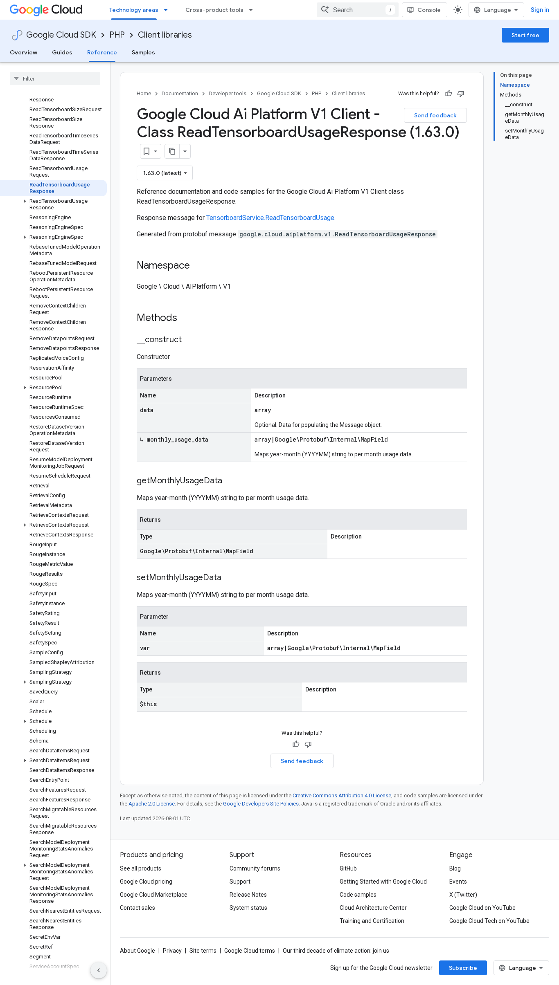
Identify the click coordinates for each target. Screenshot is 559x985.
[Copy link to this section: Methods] (188, 318)
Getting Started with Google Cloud (383, 881)
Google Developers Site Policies (261, 804)
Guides (62, 52)
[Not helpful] (461, 94)
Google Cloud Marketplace (153, 894)
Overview (23, 52)
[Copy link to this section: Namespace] (198, 266)
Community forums (255, 868)
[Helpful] (448, 94)
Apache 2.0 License (151, 804)
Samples (143, 52)
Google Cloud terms (249, 950)
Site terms (202, 950)
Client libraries (165, 35)
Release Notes (248, 894)
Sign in (540, 10)
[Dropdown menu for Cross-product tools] (253, 10)
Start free (525, 35)
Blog (455, 868)
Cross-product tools (214, 9)
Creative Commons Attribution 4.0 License (342, 795)
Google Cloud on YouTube (482, 907)
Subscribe (463, 968)
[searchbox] (55, 78)
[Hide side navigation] (98, 970)
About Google (137, 950)
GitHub (348, 868)
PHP (117, 35)
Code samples (358, 894)
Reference (102, 52)
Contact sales (137, 907)
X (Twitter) (463, 894)
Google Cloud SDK (61, 35)
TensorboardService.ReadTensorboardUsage (270, 218)
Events (458, 881)
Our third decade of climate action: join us (336, 950)
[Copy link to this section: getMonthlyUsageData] (230, 481)
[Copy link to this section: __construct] (190, 340)
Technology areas (133, 9)
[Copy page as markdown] (172, 151)
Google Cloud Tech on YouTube (489, 921)
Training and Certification (372, 921)
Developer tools (227, 93)
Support (240, 881)
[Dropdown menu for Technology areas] (168, 10)
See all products (140, 868)
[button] (53, 204)
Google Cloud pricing (146, 881)
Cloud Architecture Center (373, 907)
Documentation (180, 93)
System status (248, 907)
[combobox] (358, 9)
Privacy (172, 950)
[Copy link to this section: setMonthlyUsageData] (229, 578)
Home (144, 93)
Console (429, 9)
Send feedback (435, 115)
